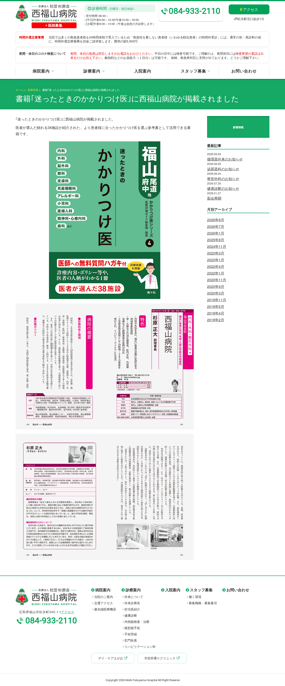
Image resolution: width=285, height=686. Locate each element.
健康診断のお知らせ (223, 188)
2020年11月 (216, 279)
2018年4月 (215, 313)
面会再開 (214, 198)
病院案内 (41, 71)
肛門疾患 (130, 640)
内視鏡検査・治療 (136, 621)
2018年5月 (215, 306)
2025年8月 (215, 239)
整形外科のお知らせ (223, 178)
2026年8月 (215, 219)
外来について (133, 596)
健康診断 (130, 615)
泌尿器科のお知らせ (223, 168)
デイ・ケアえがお (110, 658)
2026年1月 (215, 233)
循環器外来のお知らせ (225, 159)
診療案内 (91, 71)
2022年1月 (215, 273)
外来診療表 (132, 603)
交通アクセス (103, 603)
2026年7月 (215, 226)
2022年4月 (215, 266)
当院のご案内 (103, 596)
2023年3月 (215, 253)
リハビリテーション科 (140, 646)
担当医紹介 (132, 609)
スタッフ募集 (193, 71)
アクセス (250, 9)
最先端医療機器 (105, 609)
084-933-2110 (194, 11)
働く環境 (195, 596)
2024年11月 (216, 246)
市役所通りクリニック (159, 658)
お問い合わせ (244, 71)
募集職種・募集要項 (203, 603)
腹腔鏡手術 (132, 628)
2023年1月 (215, 259)
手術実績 (130, 634)
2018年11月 (216, 299)
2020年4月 (215, 286)
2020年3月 (215, 293)
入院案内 (142, 71)
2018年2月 (215, 319)
